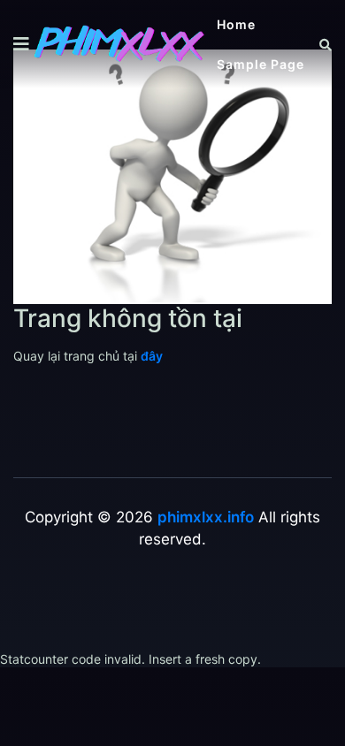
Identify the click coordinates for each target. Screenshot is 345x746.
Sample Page (260, 64)
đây (152, 355)
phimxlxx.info (205, 517)
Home (236, 24)
